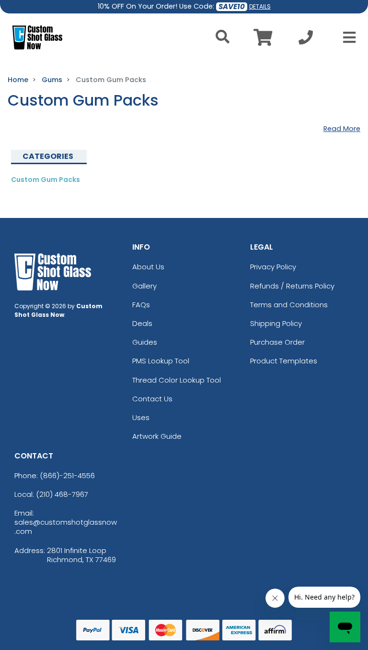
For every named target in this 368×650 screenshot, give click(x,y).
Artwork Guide (157, 436)
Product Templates (283, 361)
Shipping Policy (276, 323)
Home (18, 79)
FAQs (141, 305)
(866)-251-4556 (67, 475)
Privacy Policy (273, 267)
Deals (142, 323)
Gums (52, 79)
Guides (144, 342)
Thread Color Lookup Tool (176, 380)
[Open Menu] (346, 37)
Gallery (144, 286)
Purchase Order (277, 342)
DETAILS (260, 6)
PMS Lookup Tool (160, 361)
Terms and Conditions (289, 305)
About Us (148, 267)
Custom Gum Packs (45, 179)
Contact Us (152, 399)
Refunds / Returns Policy (292, 286)
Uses (141, 417)
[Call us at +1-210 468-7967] (306, 40)
